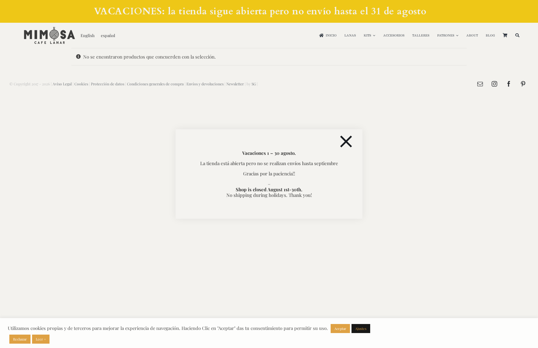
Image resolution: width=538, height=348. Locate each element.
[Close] (346, 141)
